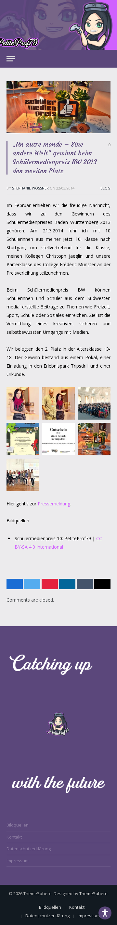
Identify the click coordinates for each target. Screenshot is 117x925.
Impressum (17, 861)
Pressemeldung (54, 504)
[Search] (107, 58)
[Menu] (10, 58)
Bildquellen (17, 825)
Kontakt (14, 837)
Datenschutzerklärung (28, 849)
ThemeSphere (93, 893)
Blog (105, 188)
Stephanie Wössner (30, 188)
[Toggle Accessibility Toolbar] (105, 913)
